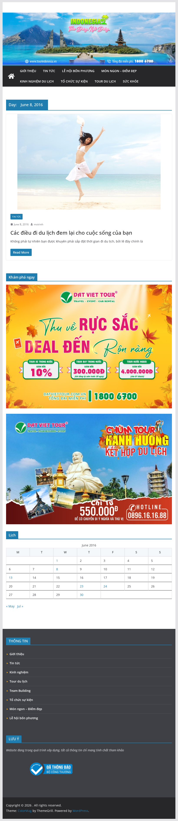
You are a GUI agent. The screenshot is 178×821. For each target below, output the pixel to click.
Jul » (20, 606)
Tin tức (49, 71)
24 (105, 586)
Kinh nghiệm (19, 672)
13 (10, 577)
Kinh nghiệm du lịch (37, 81)
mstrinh (38, 224)
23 (81, 586)
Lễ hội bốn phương (78, 71)
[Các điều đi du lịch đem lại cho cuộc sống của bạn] (89, 161)
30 (81, 595)
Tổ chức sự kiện (74, 81)
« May (10, 606)
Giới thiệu (28, 71)
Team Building (20, 691)
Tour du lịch (105, 81)
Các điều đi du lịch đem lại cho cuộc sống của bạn (71, 232)
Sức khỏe (130, 81)
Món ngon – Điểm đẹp (119, 71)
